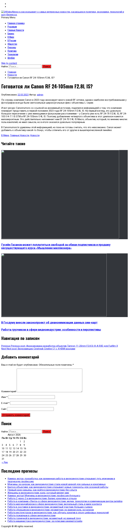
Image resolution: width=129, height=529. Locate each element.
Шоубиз (11, 57)
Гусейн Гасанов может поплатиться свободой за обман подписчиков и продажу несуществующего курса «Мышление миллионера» (55, 246)
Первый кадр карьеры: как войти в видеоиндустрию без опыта (42, 490)
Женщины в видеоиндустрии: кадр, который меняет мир (38, 492)
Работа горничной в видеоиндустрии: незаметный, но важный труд (44, 518)
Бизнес (11, 33)
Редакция (12, 26)
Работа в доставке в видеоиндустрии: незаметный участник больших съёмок (50, 507)
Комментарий (8, 391)
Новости (34, 135)
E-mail (5, 403)
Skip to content (9, 63)
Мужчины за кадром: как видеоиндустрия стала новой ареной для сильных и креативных (57, 484)
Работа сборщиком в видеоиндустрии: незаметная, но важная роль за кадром (51, 509)
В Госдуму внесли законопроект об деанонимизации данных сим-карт (49, 322)
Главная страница (16, 23)
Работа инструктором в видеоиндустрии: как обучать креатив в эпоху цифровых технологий (58, 512)
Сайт (3, 409)
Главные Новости (16, 30)
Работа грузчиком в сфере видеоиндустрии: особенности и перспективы (51, 329)
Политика (12, 50)
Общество (12, 44)
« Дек (5, 462)
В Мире (11, 37)
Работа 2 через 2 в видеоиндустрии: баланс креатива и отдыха (42, 498)
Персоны (12, 47)
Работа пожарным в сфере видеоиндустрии (32, 515)
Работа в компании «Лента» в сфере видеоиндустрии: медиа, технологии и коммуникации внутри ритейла (65, 501)
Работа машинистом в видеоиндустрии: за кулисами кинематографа (45, 521)
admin (40, 94)
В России (12, 40)
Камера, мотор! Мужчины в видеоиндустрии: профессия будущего (44, 495)
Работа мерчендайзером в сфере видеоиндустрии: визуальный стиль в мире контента (55, 504)
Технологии (13, 54)
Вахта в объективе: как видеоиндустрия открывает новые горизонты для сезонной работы (58, 487)
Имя (4, 397)
